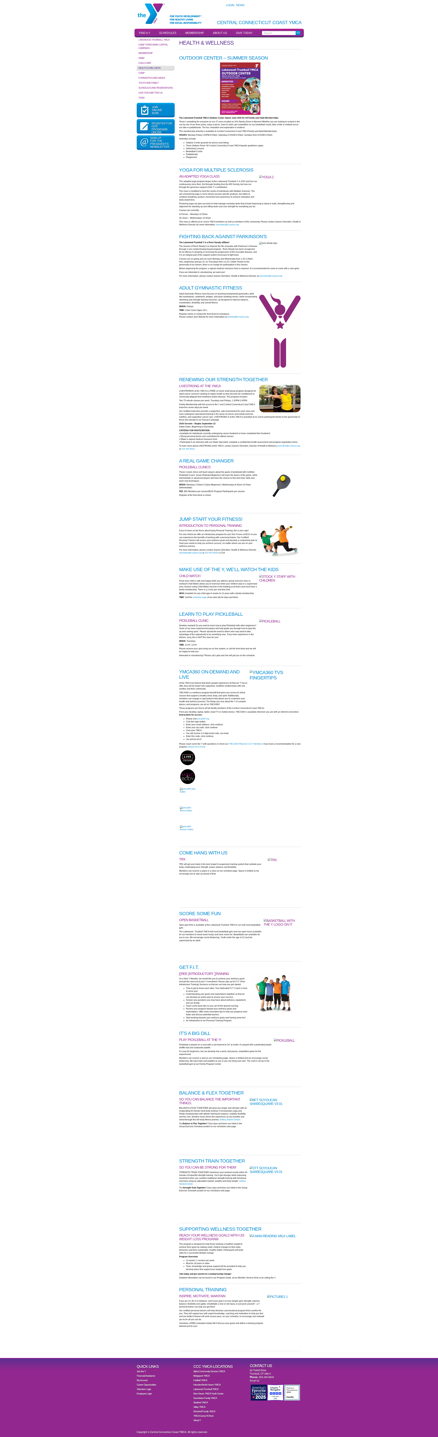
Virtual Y (197, 1420)
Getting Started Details (230, 1119)
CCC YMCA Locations (213, 1366)
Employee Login (144, 1393)
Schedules (167, 32)
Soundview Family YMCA (205, 1398)
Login (230, 5)
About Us (220, 32)
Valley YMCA (199, 1407)
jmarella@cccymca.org (238, 317)
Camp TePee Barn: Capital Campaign (153, 46)
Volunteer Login (144, 1389)
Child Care (144, 63)
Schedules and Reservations (155, 87)
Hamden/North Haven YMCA (207, 1384)
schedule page (200, 597)
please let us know (196, 747)
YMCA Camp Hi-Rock (203, 1415)
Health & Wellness (149, 68)
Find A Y (144, 32)
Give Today (244, 32)
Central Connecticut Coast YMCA (259, 22)
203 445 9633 (188, 449)
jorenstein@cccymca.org (227, 224)
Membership (194, 32)
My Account (142, 1380)
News (240, 5)
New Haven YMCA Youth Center (208, 1393)
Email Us (254, 1380)
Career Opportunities (146, 1384)
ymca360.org (203, 719)
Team (141, 97)
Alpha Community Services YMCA (209, 1371)
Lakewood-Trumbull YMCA (154, 39)
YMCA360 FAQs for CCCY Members (245, 744)
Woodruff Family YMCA (204, 1411)
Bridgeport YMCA (201, 1375)
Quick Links (148, 1366)
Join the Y (141, 1371)
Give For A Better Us (150, 92)
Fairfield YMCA (200, 1380)
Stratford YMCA (200, 1402)
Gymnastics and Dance (151, 77)
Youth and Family (148, 82)
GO (298, 33)
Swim (141, 58)
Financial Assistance (146, 1375)
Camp (141, 73)
